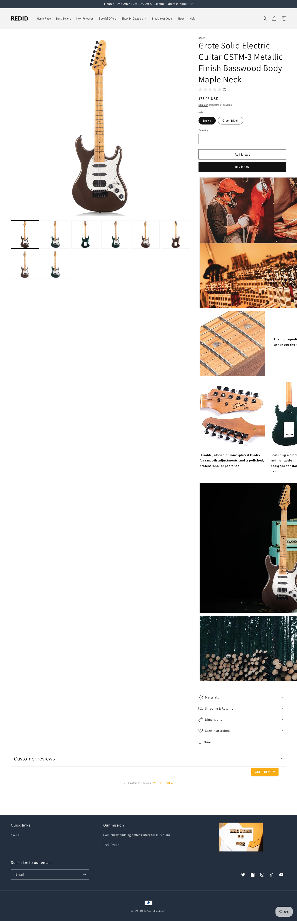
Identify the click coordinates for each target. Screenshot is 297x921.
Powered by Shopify (156, 911)
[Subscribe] (84, 874)
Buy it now (242, 166)
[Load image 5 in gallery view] (146, 235)
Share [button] (207, 742)
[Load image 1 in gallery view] (25, 235)
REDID (143, 911)
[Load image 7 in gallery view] (25, 265)
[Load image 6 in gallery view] (176, 235)
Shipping (203, 105)
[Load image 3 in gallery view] (85, 235)
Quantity (203, 130)
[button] (134, 18)
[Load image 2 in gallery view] (55, 235)
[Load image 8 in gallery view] (55, 265)
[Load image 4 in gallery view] (115, 235)
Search (15, 835)
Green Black (230, 121)
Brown (207, 121)
